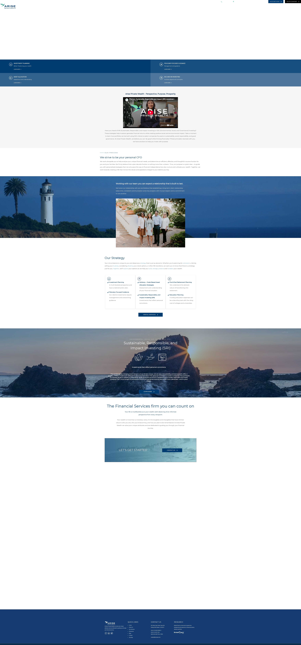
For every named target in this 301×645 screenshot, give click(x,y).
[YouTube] (259, 1)
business (115, 266)
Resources (131, 631)
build (150, 268)
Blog (130, 633)
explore (125, 268)
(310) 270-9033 (227, 1)
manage (155, 268)
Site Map (131, 637)
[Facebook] (262, 1)
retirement (186, 263)
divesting (130, 266)
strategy (143, 263)
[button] (245, 6)
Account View (274, 1)
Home (130, 625)
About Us (131, 627)
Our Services (132, 629)
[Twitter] (253, 1)
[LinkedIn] (256, 1)
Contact (130, 635)
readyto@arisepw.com (242, 1)
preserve (161, 268)
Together (116, 268)
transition (170, 268)
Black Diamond (292, 1)
